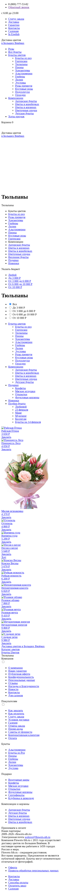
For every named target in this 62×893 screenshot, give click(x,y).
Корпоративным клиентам (23, 735)
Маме (18, 412)
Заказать (6, 437)
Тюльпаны (21, 64)
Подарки (13, 260)
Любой (12, 274)
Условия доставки (18, 719)
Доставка (13, 21)
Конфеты (20, 388)
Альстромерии (23, 73)
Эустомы (20, 82)
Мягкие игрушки (25, 391)
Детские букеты (24, 113)
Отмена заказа (16, 725)
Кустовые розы (24, 88)
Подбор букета (16, 403)
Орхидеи (20, 95)
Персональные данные (21, 680)
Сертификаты (16, 795)
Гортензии (21, 61)
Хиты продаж (16, 116)
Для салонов (15, 695)
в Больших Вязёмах (12, 43)
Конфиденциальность (21, 677)
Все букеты (15, 52)
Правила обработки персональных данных (33, 870)
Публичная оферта (19, 673)
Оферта (12, 867)
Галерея (12, 722)
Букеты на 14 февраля (28, 422)
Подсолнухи (22, 91)
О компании (15, 667)
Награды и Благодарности (23, 686)
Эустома (13, 768)
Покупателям (9, 701)
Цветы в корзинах (25, 107)
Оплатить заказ (17, 885)
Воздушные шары (18, 779)
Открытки (21, 394)
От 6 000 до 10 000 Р (20, 284)
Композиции (15, 98)
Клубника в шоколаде (21, 798)
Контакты (14, 28)
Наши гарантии (17, 670)
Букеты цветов (17, 55)
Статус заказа (16, 18)
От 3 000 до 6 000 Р (19, 281)
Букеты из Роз (16, 752)
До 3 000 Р (14, 278)
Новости (13, 689)
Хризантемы (22, 70)
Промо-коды (15, 728)
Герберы (20, 76)
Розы (11, 48)
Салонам (13, 31)
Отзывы (13, 683)
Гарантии (13, 25)
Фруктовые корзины (27, 397)
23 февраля (21, 409)
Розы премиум (23, 85)
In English (13, 34)
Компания (7, 658)
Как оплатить (16, 713)
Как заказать (15, 710)
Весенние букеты (18, 257)
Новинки (13, 263)
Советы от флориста (20, 732)
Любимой (21, 406)
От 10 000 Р (15, 287)
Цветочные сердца (26, 110)
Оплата (12, 738)
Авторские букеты (26, 101)
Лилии (19, 79)
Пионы (19, 67)
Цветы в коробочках (27, 104)
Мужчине (21, 415)
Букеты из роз (23, 58)
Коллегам (20, 418)
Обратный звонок (18, 7)
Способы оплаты (18, 882)
